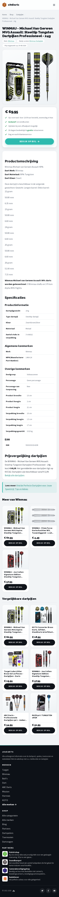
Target (5, 769)
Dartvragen (7, 841)
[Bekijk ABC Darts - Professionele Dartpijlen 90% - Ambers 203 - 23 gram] (15, 703)
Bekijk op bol (28, 141)
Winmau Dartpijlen (36, 41)
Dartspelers (7, 833)
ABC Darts (7, 787)
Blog (4, 824)
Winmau (11, 41)
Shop (11, 14)
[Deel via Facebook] (48, 890)
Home (4, 14)
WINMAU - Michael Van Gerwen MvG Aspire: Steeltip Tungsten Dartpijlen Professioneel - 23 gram (15, 533)
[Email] (54, 890)
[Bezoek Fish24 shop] (5, 854)
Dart (4, 782)
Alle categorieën (10, 815)
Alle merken (8, 820)
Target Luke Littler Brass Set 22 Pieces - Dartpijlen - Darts (13, 673)
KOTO (5, 800)
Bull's (5, 778)
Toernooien (7, 837)
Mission (5, 791)
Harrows (6, 795)
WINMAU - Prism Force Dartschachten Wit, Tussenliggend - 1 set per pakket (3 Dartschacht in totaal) (42, 533)
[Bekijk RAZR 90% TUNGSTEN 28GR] (43, 703)
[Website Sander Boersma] (14, 890)
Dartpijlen (19, 14)
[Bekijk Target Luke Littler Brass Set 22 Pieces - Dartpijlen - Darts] (15, 659)
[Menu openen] (54, 5)
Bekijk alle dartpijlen (14, 475)
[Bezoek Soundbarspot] (5, 862)
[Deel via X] (42, 890)
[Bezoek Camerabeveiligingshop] (5, 870)
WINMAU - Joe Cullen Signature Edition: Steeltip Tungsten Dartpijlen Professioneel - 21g (14, 577)
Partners (6, 828)
